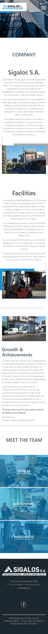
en (41, 3)
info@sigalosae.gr (24, 588)
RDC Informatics (30, 623)
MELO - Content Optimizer (24, 621)
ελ (45, 3)
